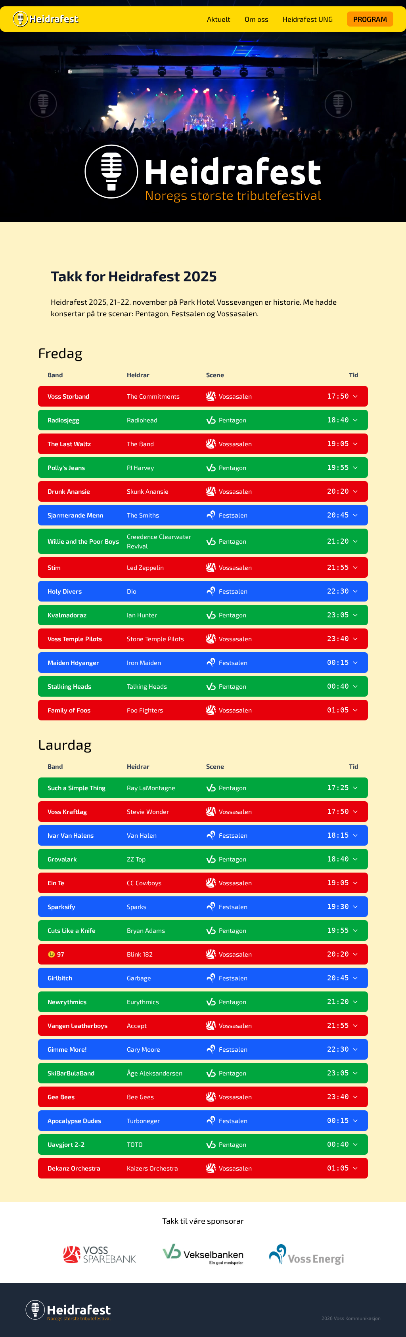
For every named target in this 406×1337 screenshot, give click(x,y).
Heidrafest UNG (308, 19)
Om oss (256, 19)
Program (370, 19)
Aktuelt (218, 19)
